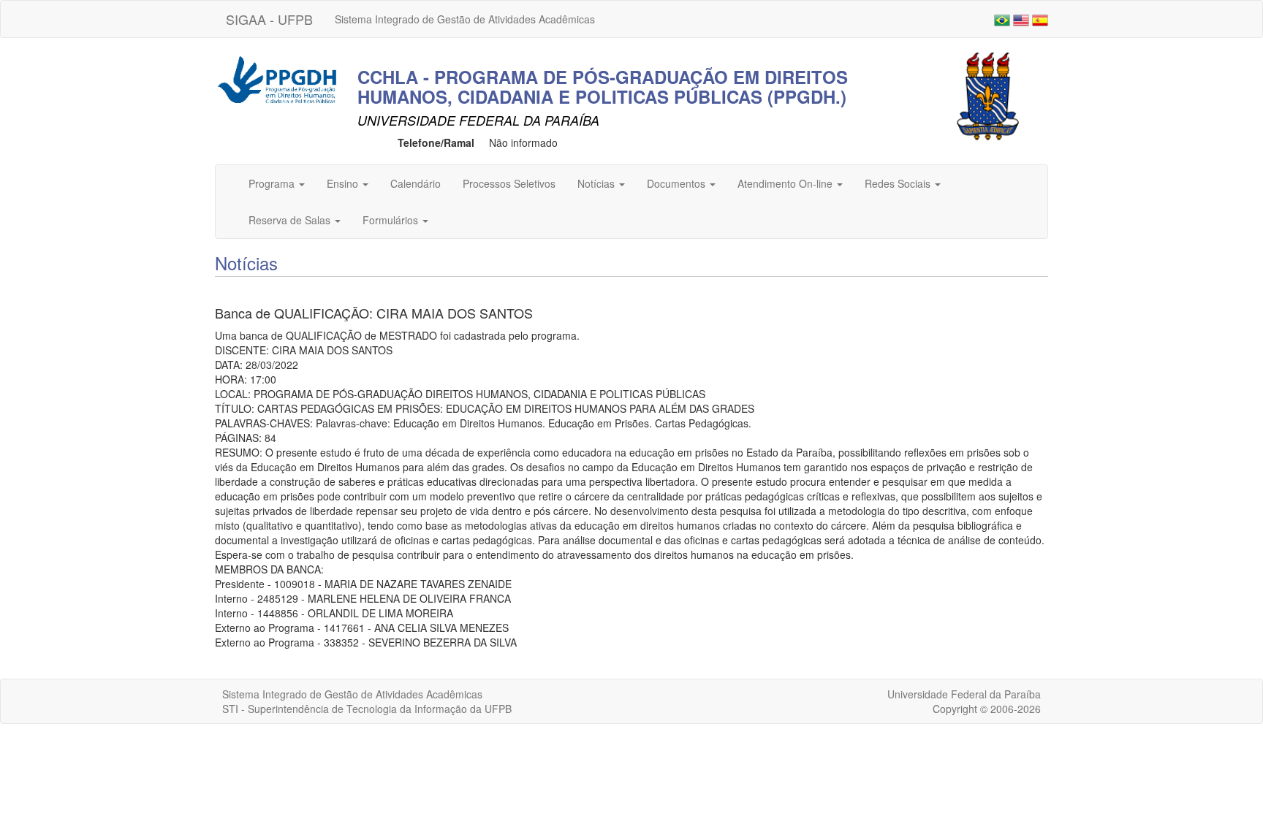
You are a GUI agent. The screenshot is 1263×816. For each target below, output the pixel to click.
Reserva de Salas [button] (291, 220)
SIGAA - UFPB (269, 18)
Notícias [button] (597, 183)
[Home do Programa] (277, 78)
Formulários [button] (392, 220)
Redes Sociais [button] (899, 183)
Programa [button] (273, 183)
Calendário (415, 183)
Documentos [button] (677, 183)
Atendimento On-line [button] (786, 183)
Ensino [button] (344, 183)
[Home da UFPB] (988, 95)
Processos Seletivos (509, 183)
